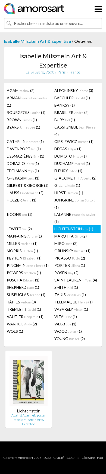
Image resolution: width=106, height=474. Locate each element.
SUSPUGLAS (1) (26, 294)
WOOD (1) (68, 331)
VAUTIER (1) (25, 316)
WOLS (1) (15, 331)
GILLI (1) (67, 185)
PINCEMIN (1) (28, 265)
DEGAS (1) (68, 148)
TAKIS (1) (70, 294)
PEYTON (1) (24, 258)
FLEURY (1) (68, 170)
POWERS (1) (24, 272)
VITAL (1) (65, 316)
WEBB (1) (65, 324)
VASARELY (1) (71, 309)
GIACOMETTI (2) (75, 178)
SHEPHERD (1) (23, 287)
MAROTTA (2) (70, 236)
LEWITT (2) (19, 228)
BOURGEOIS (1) (26, 112)
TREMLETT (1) (24, 309)
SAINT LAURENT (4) (75, 280)
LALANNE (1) (74, 218)
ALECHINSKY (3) (73, 90)
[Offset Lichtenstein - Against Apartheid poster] (29, 382)
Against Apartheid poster (28, 415)
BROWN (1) (22, 119)
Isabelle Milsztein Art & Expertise (37, 41)
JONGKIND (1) (74, 204)
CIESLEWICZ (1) (73, 141)
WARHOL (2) (22, 324)
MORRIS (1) (22, 250)
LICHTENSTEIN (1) (73, 228)
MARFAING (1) (24, 236)
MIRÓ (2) (65, 243)
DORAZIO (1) (23, 163)
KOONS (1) (19, 214)
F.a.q (100, 458)
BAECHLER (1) (72, 97)
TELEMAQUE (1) (73, 302)
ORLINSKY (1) (72, 250)
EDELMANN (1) (23, 170)
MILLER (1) (22, 243)
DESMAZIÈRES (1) (25, 156)
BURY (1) (64, 119)
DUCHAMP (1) (72, 163)
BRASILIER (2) (71, 112)
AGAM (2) (21, 90)
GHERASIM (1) (23, 178)
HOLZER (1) (21, 200)
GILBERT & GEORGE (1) (27, 185)
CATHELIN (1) (25, 141)
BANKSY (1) (64, 105)
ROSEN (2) (66, 272)
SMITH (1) (66, 287)
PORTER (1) (69, 265)
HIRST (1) (68, 192)
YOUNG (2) (69, 338)
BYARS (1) (23, 127)
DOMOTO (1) (70, 156)
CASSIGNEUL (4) (74, 131)
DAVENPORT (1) (24, 148)
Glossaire (88, 458)
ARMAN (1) (27, 101)
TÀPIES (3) (21, 302)
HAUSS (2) (25, 192)
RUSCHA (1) (23, 280)
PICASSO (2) (69, 258)
